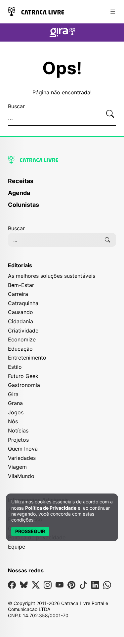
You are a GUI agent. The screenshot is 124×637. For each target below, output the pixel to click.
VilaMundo (21, 476)
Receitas (20, 180)
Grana (15, 403)
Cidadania (20, 321)
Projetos (18, 439)
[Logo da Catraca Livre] (36, 11)
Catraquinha (23, 303)
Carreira (18, 294)
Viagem (17, 466)
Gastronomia (24, 385)
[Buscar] (110, 114)
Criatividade (23, 330)
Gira (13, 394)
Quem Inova (23, 448)
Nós (13, 421)
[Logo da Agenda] (62, 33)
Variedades (22, 458)
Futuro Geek (23, 376)
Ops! (62, 68)
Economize (22, 339)
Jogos (15, 412)
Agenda (19, 192)
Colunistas (23, 204)
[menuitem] (62, 184)
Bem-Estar (21, 285)
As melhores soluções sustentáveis (51, 275)
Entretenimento (27, 357)
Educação (20, 348)
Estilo (15, 367)
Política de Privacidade (50, 508)
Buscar (16, 106)
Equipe (16, 546)
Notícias (18, 430)
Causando (20, 312)
